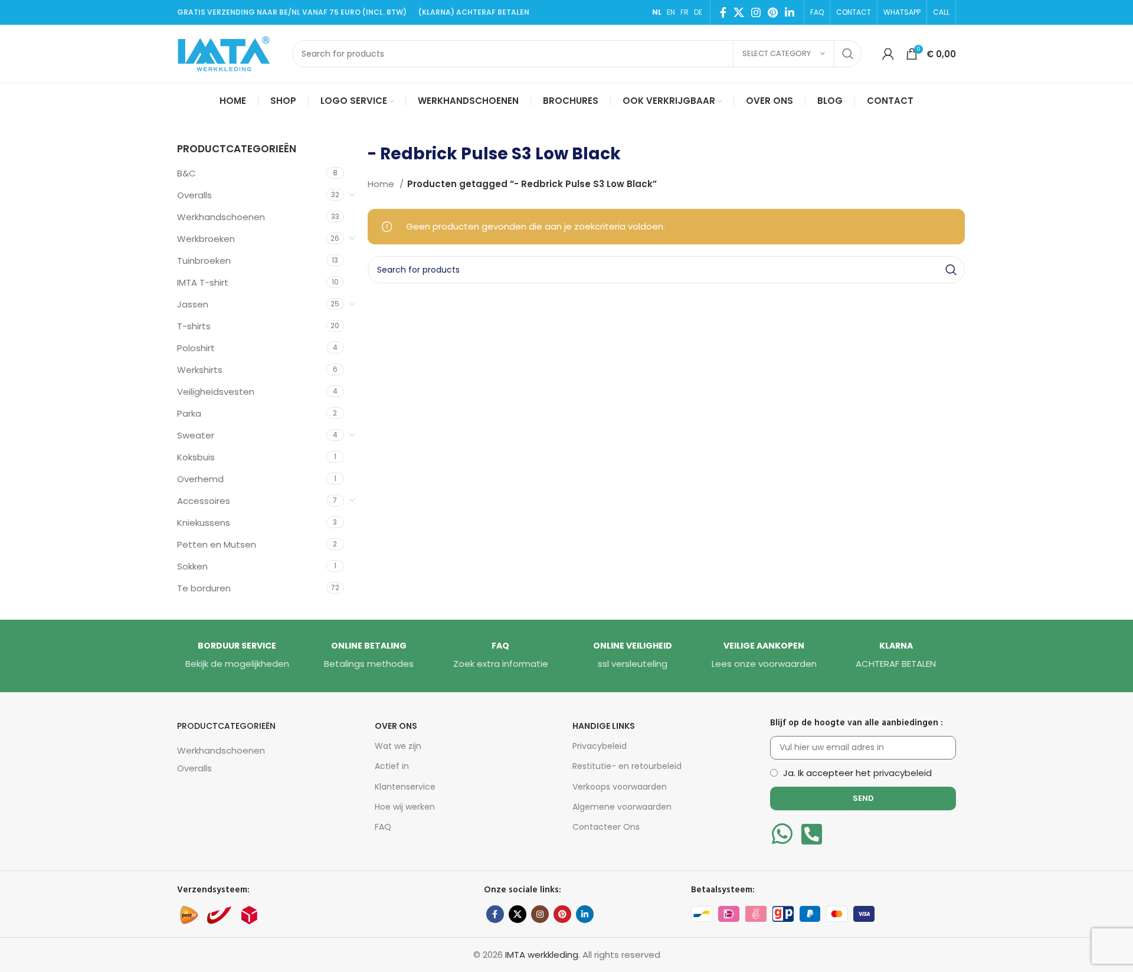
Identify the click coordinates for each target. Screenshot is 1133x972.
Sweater (195, 435)
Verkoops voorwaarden (619, 787)
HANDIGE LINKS (603, 726)
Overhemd (200, 479)
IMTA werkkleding (541, 954)
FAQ (383, 827)
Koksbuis (196, 457)
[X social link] (739, 12)
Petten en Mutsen (216, 544)
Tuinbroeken (204, 260)
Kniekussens (203, 522)
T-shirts (194, 326)
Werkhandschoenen (221, 217)
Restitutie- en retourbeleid (627, 766)
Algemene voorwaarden (622, 807)
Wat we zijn (398, 746)
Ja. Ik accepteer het (857, 773)
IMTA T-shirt (202, 282)
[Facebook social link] (723, 12)
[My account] (888, 54)
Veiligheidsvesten (215, 391)
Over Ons (396, 726)
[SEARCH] (848, 53)
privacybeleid (902, 773)
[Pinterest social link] (772, 12)
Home (382, 184)
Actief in (392, 766)
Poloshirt (196, 348)
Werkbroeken (206, 239)
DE (698, 12)
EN (671, 12)
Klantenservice (405, 787)
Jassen (192, 304)
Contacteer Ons (606, 827)
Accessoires (203, 501)
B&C (186, 173)
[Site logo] (228, 53)
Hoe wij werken (405, 807)
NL (657, 12)
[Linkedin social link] (789, 12)
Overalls (194, 195)
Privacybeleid (599, 746)
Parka (189, 413)
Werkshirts (199, 370)
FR (684, 12)
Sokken (192, 566)
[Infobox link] (237, 655)
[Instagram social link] (756, 12)
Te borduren (204, 588)
